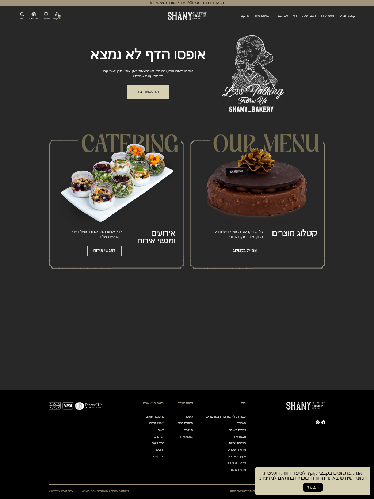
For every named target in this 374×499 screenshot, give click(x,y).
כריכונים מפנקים (155, 416)
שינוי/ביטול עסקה (236, 463)
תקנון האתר (239, 436)
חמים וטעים (158, 443)
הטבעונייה (158, 456)
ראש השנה (309, 16)
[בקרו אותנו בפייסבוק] (323, 422)
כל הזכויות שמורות (120, 491)
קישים (189, 416)
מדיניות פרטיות (238, 469)
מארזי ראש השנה (286, 16)
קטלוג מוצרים (347, 16)
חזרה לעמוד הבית (148, 92)
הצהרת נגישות (237, 443)
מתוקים (160, 450)
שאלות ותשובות (237, 430)
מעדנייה (188, 430)
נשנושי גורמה (156, 423)
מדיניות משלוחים (237, 450)
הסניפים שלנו (262, 16)
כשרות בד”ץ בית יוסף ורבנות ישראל (226, 416)
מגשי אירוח (327, 16)
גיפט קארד (186, 436)
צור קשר (244, 16)
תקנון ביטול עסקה (236, 456)
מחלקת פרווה (185, 423)
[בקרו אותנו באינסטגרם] (318, 422)
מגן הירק (159, 436)
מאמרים (241, 423)
